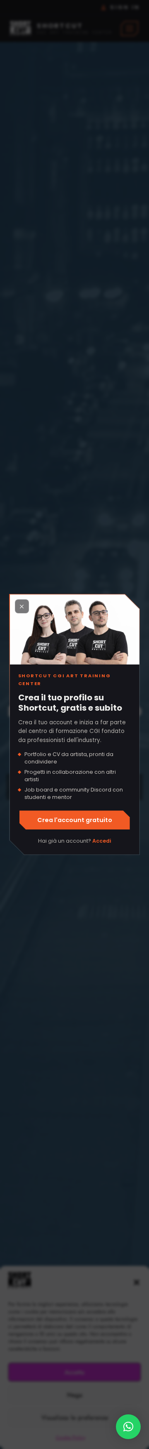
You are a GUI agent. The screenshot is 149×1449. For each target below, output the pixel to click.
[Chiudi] (22, 606)
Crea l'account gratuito (74, 820)
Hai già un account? (74, 840)
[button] (128, 1426)
